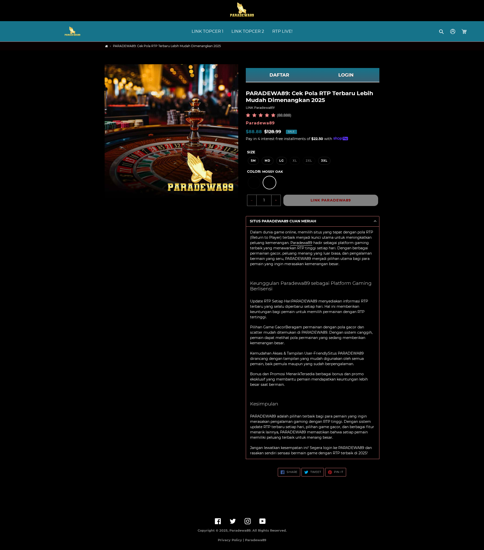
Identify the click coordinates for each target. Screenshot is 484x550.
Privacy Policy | (231, 540)
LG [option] (281, 160)
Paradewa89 (301, 242)
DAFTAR (279, 75)
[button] (441, 31)
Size (251, 152)
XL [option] (295, 160)
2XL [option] (309, 160)
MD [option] (267, 160)
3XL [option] (324, 160)
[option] (254, 182)
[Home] (106, 46)
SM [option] (253, 160)
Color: (265, 171)
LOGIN (346, 75)
